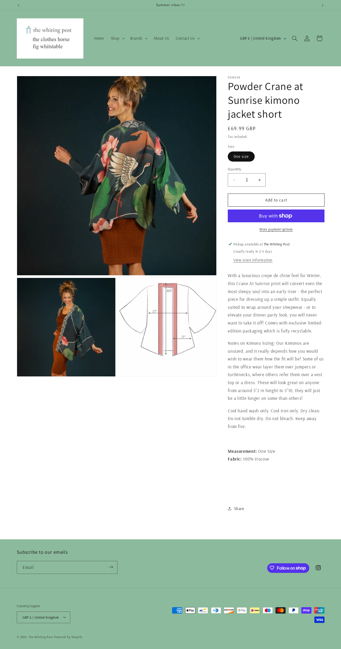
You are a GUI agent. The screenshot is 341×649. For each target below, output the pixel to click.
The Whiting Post (41, 637)
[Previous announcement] (18, 5)
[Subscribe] (111, 567)
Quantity (234, 169)
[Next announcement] (322, 5)
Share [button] (239, 508)
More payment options (276, 229)
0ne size (241, 156)
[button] (117, 38)
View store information (253, 259)
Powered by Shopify (68, 637)
